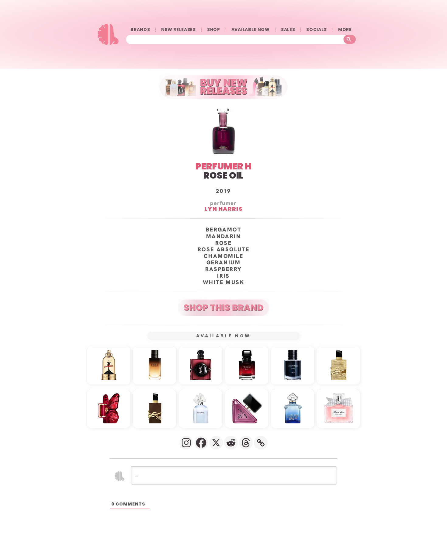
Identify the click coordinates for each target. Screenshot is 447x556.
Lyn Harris (223, 209)
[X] (216, 443)
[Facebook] (201, 443)
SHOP (213, 30)
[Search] (350, 39)
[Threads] (246, 443)
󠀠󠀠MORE (345, 30)
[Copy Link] (261, 443)
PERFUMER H (223, 166)
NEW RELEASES (178, 30)
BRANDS (140, 30)
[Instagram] (186, 443)
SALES (288, 30)
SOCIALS (316, 30)
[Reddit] (231, 443)
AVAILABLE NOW (250, 30)
